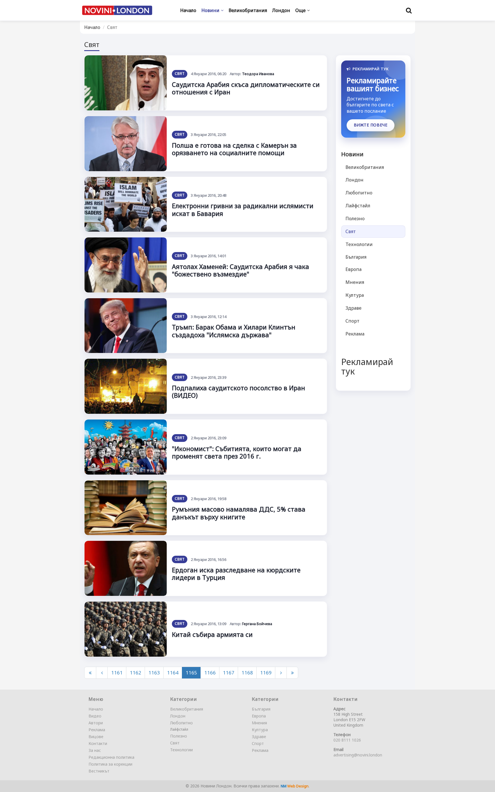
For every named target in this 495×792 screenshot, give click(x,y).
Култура (354, 295)
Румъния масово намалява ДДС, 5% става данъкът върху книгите (238, 513)
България (355, 257)
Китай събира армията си (212, 634)
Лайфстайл (357, 205)
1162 (135, 672)
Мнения (354, 282)
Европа (353, 269)
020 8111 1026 (347, 740)
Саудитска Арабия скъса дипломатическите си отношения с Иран (246, 88)
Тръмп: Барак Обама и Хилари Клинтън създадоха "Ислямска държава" (233, 331)
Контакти (98, 743)
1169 (266, 672)
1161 (117, 672)
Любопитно (358, 193)
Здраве (353, 308)
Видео (95, 716)
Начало (92, 27)
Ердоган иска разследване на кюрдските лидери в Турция (236, 573)
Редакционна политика (111, 757)
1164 (172, 672)
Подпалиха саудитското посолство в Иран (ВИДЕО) (238, 391)
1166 (210, 672)
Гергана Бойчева (257, 623)
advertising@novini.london (357, 755)
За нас (95, 750)
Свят (179, 73)
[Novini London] (117, 10)
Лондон (354, 180)
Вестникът (99, 771)
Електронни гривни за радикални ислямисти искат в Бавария (242, 209)
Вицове (96, 736)
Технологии (359, 244)
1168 (247, 672)
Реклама (354, 334)
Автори (96, 722)
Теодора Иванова (258, 73)
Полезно (355, 218)
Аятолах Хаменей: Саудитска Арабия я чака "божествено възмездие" (240, 270)
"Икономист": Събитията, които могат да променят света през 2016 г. (236, 452)
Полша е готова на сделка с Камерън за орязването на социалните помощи (234, 149)
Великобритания (364, 167)
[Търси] (408, 10)
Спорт (352, 321)
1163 (154, 672)
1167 (228, 672)
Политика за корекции (110, 764)
